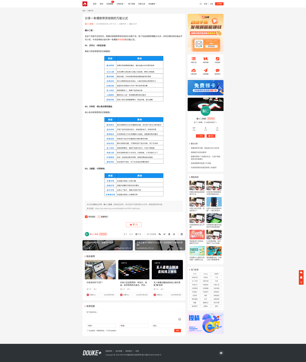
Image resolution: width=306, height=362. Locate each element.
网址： (155, 326)
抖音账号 (205, 292)
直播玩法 (205, 303)
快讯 (101, 4)
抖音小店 (216, 285)
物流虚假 (195, 299)
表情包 (205, 306)
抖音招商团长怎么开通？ (197, 226)
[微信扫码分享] (160, 234)
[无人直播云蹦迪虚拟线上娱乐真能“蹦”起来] (167, 269)
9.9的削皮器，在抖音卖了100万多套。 (213, 242)
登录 (205, 4)
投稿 (220, 4)
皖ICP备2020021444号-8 (151, 355)
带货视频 (121, 39)
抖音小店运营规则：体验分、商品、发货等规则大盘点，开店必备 (133, 283)
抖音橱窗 (205, 288)
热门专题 (131, 4)
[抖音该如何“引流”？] (100, 269)
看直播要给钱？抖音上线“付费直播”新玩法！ (213, 258)
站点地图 (118, 351)
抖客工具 (141, 4)
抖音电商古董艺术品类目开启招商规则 (213, 226)
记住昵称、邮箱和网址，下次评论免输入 (102, 331)
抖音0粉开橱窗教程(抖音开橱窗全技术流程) (213, 193)
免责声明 (137, 355)
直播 (194, 303)
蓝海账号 (195, 306)
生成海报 (152, 234)
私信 (211, 136)
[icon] (221, 353)
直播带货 (104, 217)
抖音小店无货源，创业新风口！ (197, 209)
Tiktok (205, 274)
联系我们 (129, 351)
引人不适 (195, 281)
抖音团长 (205, 285)
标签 (137, 351)
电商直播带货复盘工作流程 (201, 163)
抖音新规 (195, 288)
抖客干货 (122, 24)
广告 (216, 277)
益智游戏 (216, 299)
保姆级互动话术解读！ (199, 152)
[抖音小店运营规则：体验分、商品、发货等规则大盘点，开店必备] (133, 269)
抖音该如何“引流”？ (95, 282)
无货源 (195, 295)
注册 (211, 4)
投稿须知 (108, 351)
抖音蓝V (194, 292)
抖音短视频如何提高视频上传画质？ (204, 167)
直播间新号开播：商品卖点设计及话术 (205, 148)
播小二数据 (89, 24)
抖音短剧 (110, 4)
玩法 (205, 299)
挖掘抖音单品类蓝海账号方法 (197, 193)
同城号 (216, 274)
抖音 (216, 281)
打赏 (137, 233)
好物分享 (195, 277)
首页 (94, 4)
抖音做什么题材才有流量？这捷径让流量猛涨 (197, 258)
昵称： (90, 326)
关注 (201, 136)
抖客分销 (205, 281)
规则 (216, 306)
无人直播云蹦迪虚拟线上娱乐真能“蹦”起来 (167, 283)
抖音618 (194, 285)
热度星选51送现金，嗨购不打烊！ (197, 242)
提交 (177, 330)
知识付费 (216, 303)
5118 (194, 274)
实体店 (205, 277)
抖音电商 (216, 288)
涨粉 (205, 295)
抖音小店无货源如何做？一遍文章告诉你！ (213, 209)
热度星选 (216, 295)
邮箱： (123, 326)
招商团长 (216, 292)
